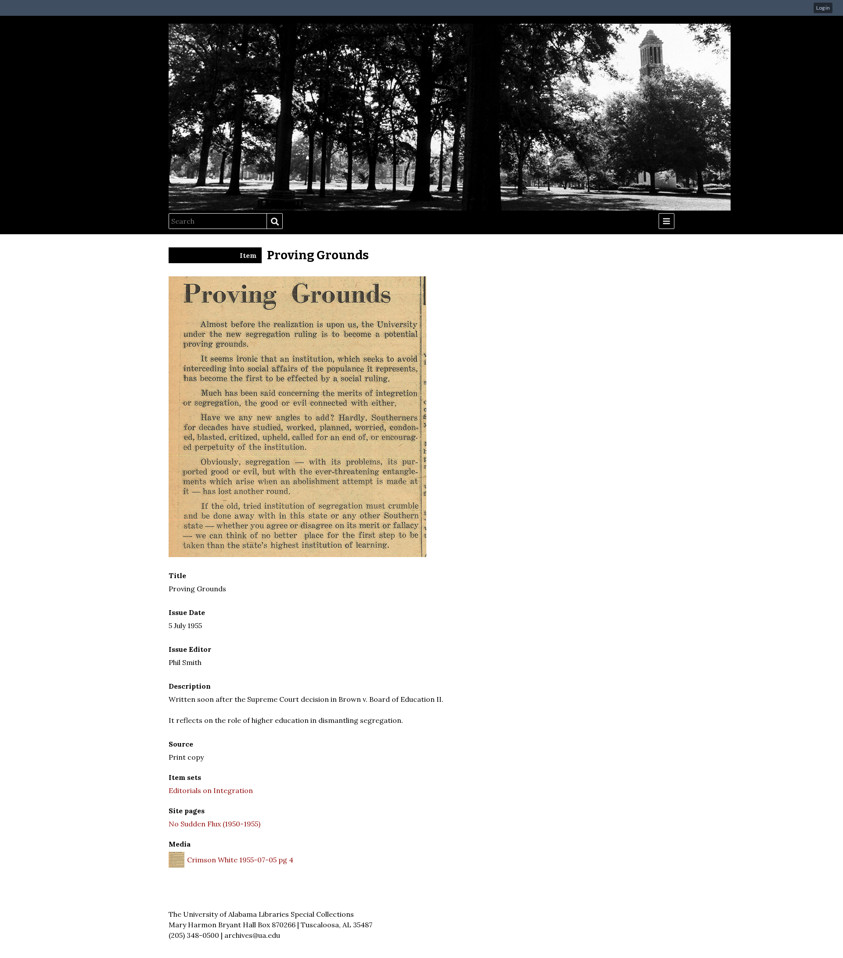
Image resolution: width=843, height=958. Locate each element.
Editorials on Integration (211, 790)
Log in (823, 7)
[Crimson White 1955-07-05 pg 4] (297, 554)
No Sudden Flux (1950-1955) (214, 823)
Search (274, 221)
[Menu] (666, 221)
